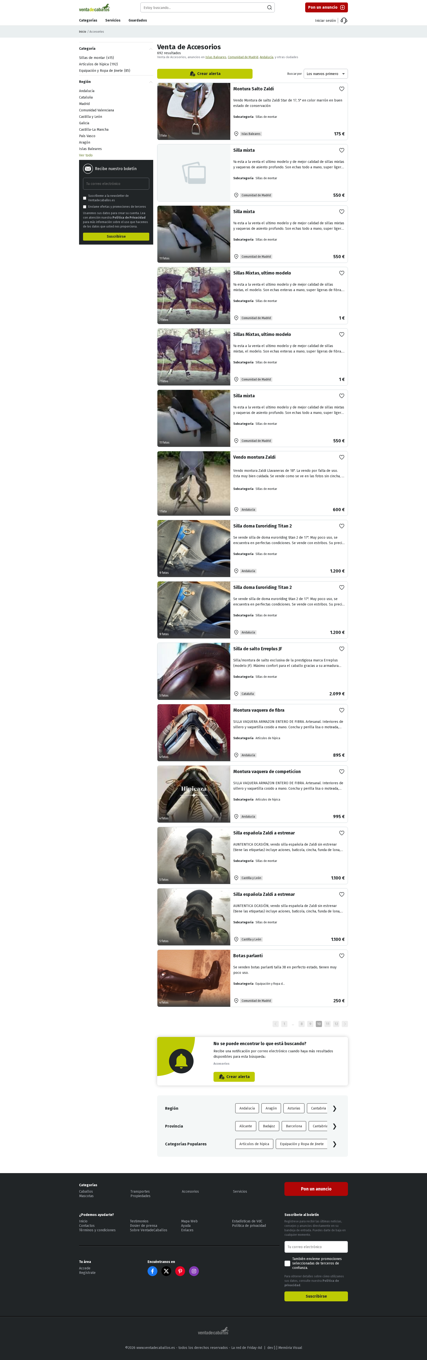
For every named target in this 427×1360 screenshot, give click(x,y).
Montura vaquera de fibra (258, 710)
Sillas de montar (96, 58)
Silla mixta (244, 150)
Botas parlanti (248, 955)
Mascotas (86, 1196)
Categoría (87, 49)
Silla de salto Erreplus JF (257, 649)
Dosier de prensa (143, 1226)
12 (336, 1024)
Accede (84, 1268)
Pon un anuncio (323, 7)
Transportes (140, 1191)
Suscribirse (116, 236)
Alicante (245, 1126)
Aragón (271, 1108)
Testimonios (139, 1221)
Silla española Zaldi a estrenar (264, 833)
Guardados (137, 20)
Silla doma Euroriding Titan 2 (262, 526)
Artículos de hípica (254, 1144)
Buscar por (294, 74)
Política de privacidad (249, 1226)
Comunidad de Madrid (243, 57)
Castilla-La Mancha (93, 129)
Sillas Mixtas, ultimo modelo (262, 273)
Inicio (82, 31)
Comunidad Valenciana (96, 110)
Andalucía (266, 57)
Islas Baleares (215, 57)
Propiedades (140, 1196)
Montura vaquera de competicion (267, 771)
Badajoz (269, 1126)
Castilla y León (90, 117)
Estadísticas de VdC (247, 1221)
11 (327, 1024)
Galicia (84, 123)
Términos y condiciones (97, 1230)
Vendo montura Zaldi (254, 457)
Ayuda (186, 1226)
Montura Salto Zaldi (253, 89)
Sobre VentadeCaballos (148, 1230)
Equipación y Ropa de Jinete (302, 1144)
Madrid (84, 104)
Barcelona (294, 1126)
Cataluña (86, 97)
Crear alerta (209, 73)
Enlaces (187, 1230)
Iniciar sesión (325, 21)
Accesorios (190, 1191)
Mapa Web (189, 1221)
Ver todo (86, 155)
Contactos (87, 1226)
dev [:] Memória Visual (284, 1348)
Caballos (86, 1191)
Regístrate (87, 1273)
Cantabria (318, 1108)
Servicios (113, 20)
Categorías (88, 20)
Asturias (294, 1108)
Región (85, 82)
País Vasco (87, 136)
